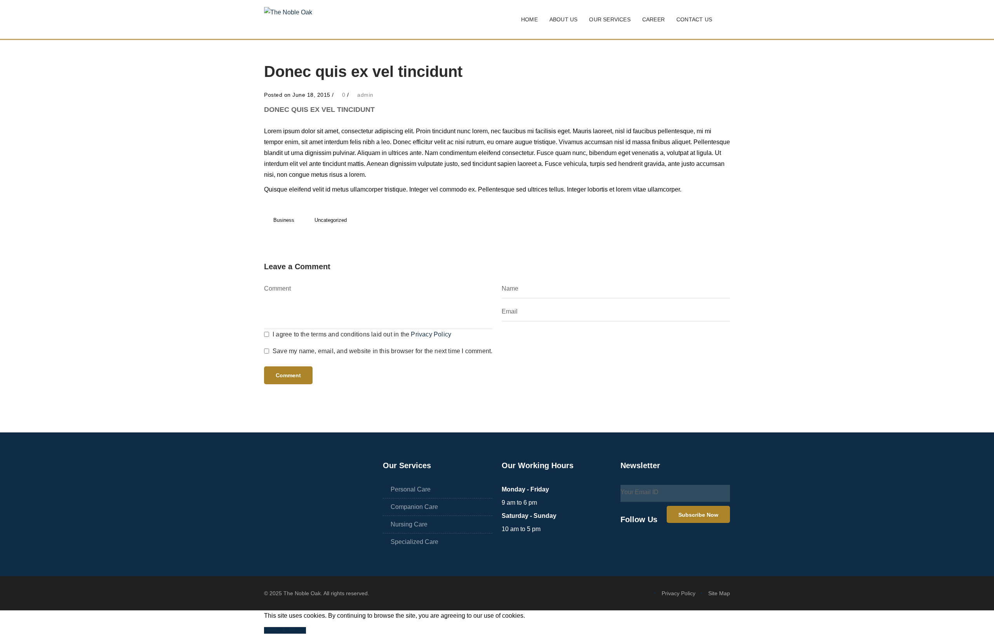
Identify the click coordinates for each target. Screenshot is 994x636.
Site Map (719, 593)
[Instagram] (645, 546)
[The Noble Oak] (288, 19)
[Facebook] (627, 546)
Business (283, 220)
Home (529, 19)
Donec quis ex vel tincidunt (319, 109)
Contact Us (694, 19)
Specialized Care (414, 541)
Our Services (609, 19)
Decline (295, 630)
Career (653, 19)
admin (365, 95)
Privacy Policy (431, 334)
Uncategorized (331, 220)
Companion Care (414, 507)
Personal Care (411, 489)
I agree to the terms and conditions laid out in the (362, 334)
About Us (563, 19)
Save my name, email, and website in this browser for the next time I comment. (382, 351)
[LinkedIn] (663, 546)
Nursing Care (409, 524)
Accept (274, 630)
